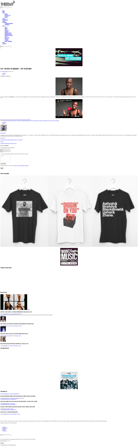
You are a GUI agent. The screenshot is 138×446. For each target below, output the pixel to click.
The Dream (45, 120)
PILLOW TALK (7, 37)
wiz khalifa (57, 120)
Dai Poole (4, 398)
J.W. (4, 408)
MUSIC (4, 12)
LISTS (6, 27)
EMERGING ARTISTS (8, 33)
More (4, 25)
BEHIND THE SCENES (8, 34)
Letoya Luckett (17, 120)
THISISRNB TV (7, 24)
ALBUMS (6, 14)
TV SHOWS (6, 40)
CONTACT (5, 430)
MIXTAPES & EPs (7, 15)
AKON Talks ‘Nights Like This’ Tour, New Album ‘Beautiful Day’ (14, 333)
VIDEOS (4, 18)
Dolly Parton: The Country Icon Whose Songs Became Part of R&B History (17, 323)
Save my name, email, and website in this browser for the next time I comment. (15, 153)
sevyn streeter (34, 120)
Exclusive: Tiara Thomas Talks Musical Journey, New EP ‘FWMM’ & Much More (17, 406)
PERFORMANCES (5, 20)
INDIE (4, 42)
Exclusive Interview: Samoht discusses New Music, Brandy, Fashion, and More (17, 396)
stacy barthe (39, 120)
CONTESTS (6, 31)
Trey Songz (49, 120)
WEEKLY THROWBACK (8, 41)
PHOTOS (4, 21)
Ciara (8, 120)
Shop (3, 10)
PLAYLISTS (6, 16)
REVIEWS (6, 28)
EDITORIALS (7, 30)
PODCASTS (6, 39)
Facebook (4, 73)
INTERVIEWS (5, 22)
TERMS (4, 429)
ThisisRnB (5, 313)
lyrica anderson (22, 120)
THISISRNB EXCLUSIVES (9, 35)
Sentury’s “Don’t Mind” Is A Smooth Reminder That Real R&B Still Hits (16, 311)
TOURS (6, 29)
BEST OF (6, 17)
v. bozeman (53, 120)
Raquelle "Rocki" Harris (7, 335)
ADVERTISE (4, 43)
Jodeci (13, 120)
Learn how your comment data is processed (21, 165)
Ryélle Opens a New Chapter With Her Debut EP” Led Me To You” (14, 343)
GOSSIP (6, 36)
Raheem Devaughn (28, 120)
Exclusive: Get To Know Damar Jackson (9, 412)
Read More (2, 315)
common (10, 120)
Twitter (4, 74)
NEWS (4, 11)
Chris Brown (4, 120)
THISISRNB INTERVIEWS (9, 23)
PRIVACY (4, 428)
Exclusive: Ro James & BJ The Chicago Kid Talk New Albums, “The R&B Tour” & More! (18, 401)
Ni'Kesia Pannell (5, 71)
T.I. (42, 120)
